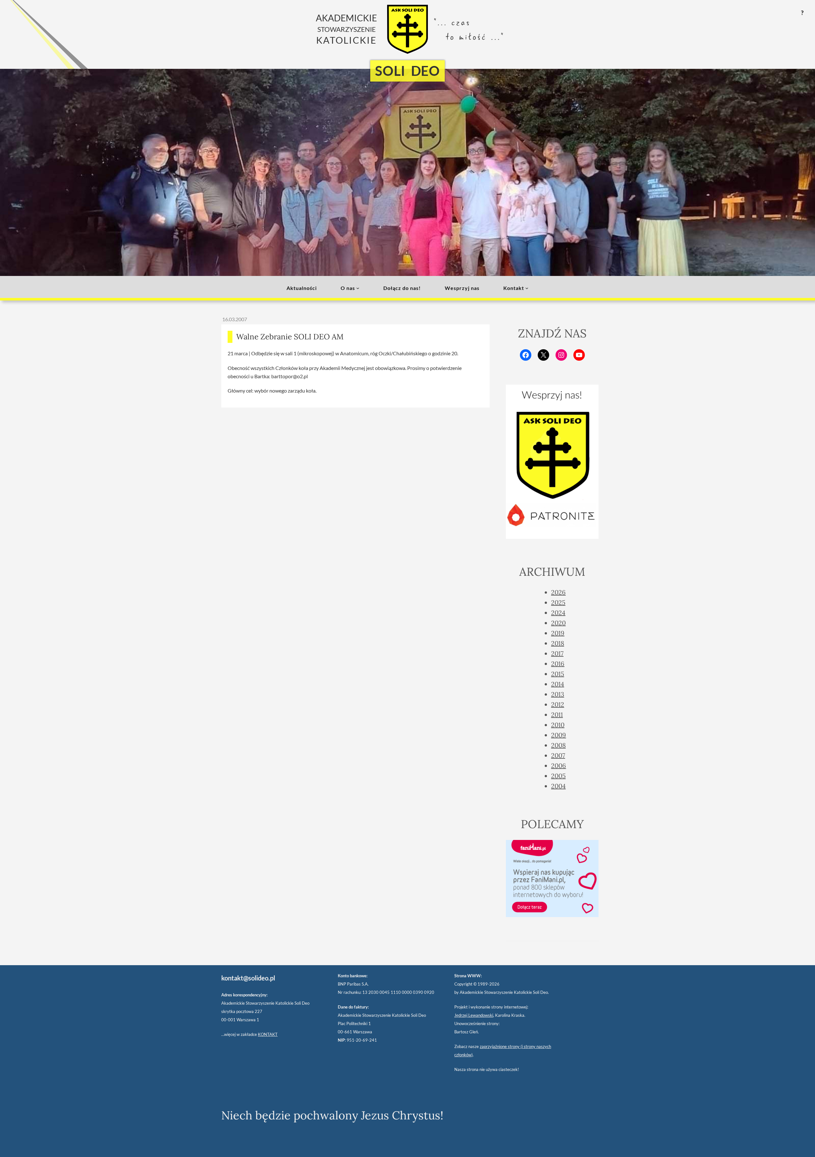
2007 (558, 755)
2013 (557, 694)
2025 (558, 602)
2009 (558, 735)
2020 (558, 623)
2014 (557, 684)
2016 (557, 664)
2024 (558, 613)
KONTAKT (268, 1034)
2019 (557, 633)
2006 (558, 766)
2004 (558, 786)
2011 (557, 715)
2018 (557, 643)
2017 (557, 653)
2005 (558, 776)
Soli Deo (407, 71)
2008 (558, 745)
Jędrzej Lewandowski (473, 1015)
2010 (557, 725)
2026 (558, 592)
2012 (557, 704)
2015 (557, 674)
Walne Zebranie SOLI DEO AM (290, 337)
